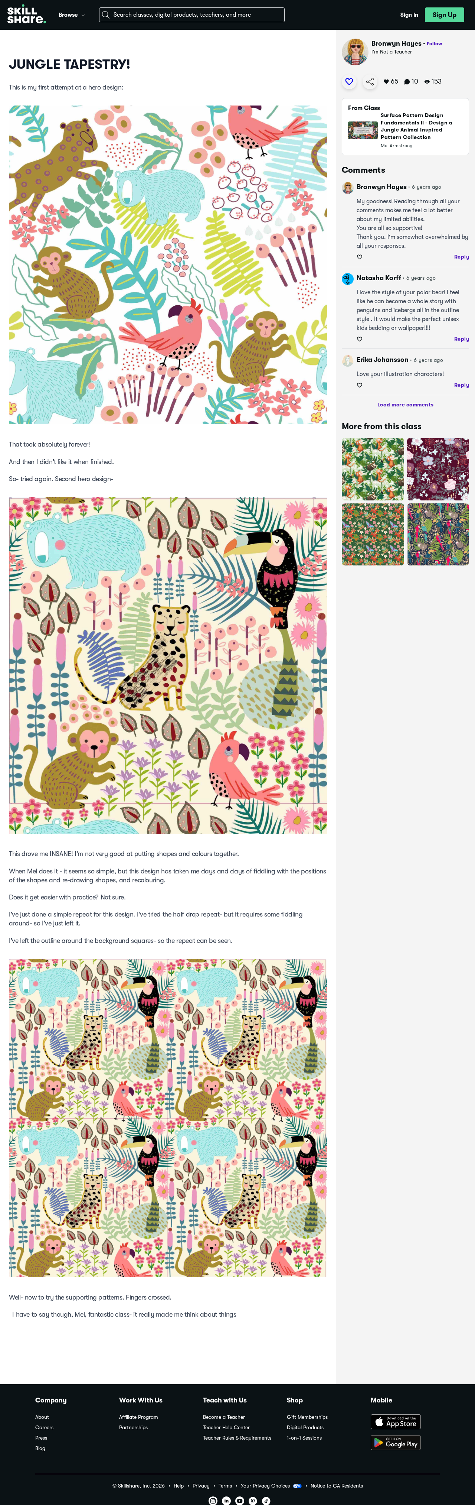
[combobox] (192, 14)
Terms (225, 1486)
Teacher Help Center (226, 1427)
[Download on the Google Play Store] (405, 1443)
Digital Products (305, 1427)
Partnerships (133, 1427)
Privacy (201, 1486)
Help (179, 1486)
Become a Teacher (224, 1417)
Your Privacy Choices (265, 1486)
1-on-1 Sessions (304, 1438)
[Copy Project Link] (370, 81)
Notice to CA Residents (337, 1486)
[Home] (26, 15)
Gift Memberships (307, 1417)
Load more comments (405, 405)
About (42, 1417)
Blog (40, 1448)
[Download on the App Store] (405, 1422)
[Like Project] (349, 81)
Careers (44, 1427)
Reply (461, 257)
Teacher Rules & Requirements (237, 1438)
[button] (83, 14)
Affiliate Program (138, 1417)
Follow (434, 43)
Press (41, 1438)
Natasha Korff (379, 278)
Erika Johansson (383, 359)
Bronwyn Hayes (396, 43)
